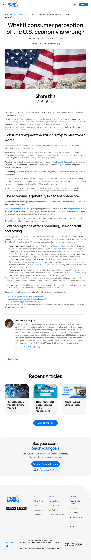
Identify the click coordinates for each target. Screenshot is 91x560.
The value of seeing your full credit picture (23, 301)
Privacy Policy (55, 470)
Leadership (74, 513)
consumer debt (37, 265)
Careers (73, 522)
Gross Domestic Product (14, 209)
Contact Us (38, 510)
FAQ (36, 505)
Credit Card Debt (39, 43)
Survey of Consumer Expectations (25, 119)
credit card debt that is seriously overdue (34, 145)
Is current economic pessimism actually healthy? (25, 296)
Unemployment (31, 181)
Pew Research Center (61, 162)
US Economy (54, 43)
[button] (5, 5)
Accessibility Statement (58, 514)
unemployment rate (74, 209)
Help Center (39, 501)
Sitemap (37, 514)
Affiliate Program (76, 517)
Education (24, 14)
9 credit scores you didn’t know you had (15, 404)
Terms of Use (44, 470)
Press (72, 526)
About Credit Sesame (75, 502)
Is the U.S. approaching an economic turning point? (26, 299)
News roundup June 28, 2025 (73, 403)
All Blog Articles (10, 14)
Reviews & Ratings (77, 508)
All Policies (53, 510)
